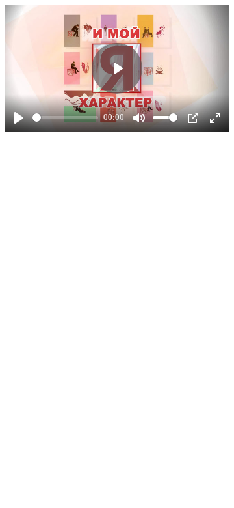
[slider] (65, 117)
